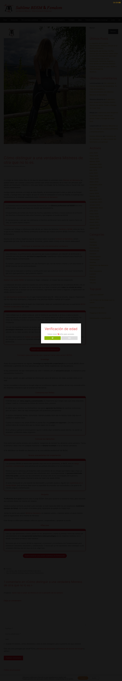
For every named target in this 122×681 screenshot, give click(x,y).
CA (114, 3)
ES (120, 3)
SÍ (52, 338)
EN (117, 3)
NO (69, 338)
